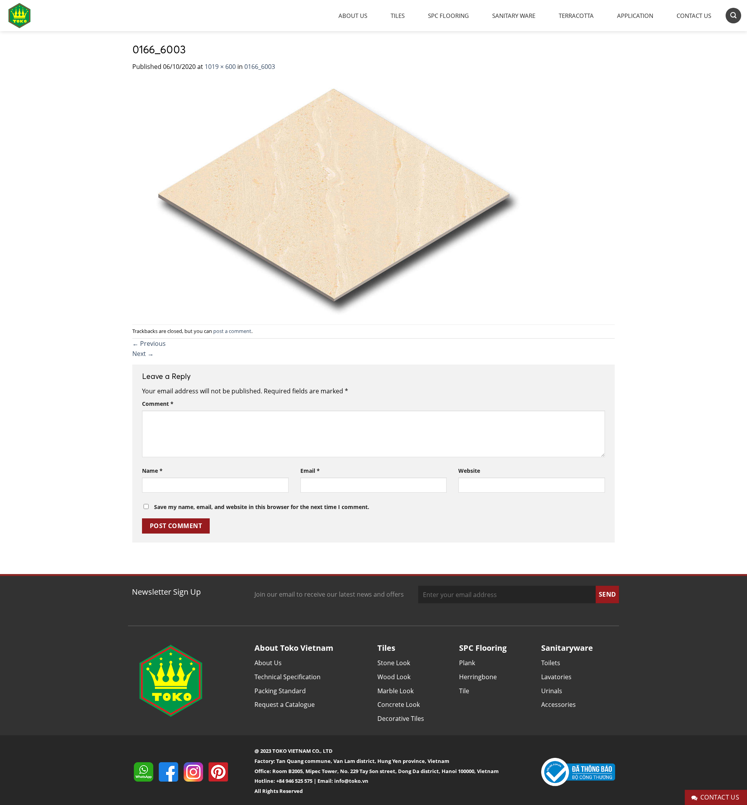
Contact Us (694, 15)
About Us (352, 15)
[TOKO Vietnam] (27, 15)
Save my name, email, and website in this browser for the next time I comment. (261, 507)
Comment (158, 403)
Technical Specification (287, 677)
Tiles (398, 15)
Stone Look (393, 663)
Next (143, 353)
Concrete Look (398, 704)
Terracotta (576, 15)
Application (635, 15)
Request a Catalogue (284, 704)
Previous (149, 343)
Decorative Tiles (400, 718)
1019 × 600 (220, 66)
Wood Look (393, 677)
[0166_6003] (330, 197)
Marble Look (395, 691)
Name (152, 470)
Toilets (550, 663)
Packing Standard (280, 691)
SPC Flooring (448, 15)
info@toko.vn (351, 780)
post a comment (232, 331)
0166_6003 (259, 66)
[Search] (733, 15)
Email (310, 470)
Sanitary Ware (513, 15)
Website (469, 470)
